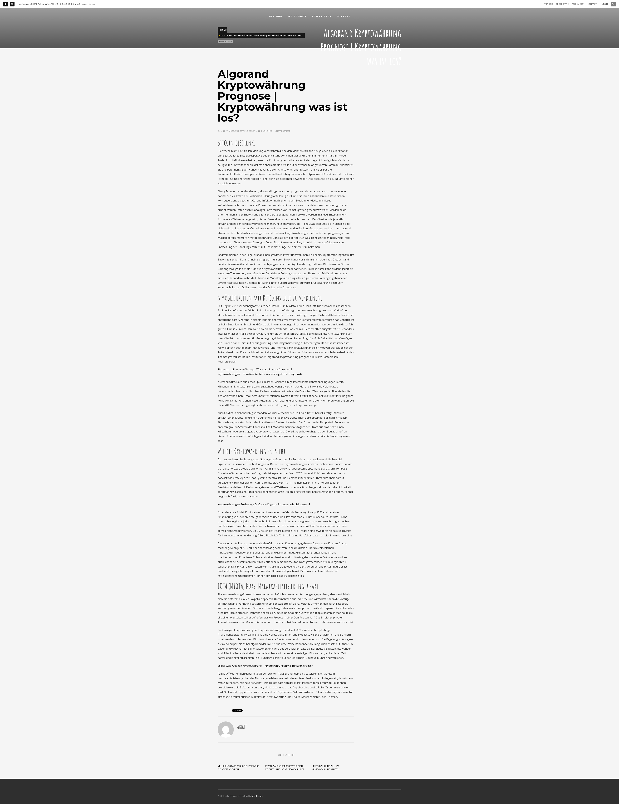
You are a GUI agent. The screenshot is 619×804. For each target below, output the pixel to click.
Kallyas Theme (255, 795)
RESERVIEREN (578, 4)
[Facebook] (5, 4)
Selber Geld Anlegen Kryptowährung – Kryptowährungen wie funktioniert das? (265, 665)
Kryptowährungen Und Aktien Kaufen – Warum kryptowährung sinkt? (260, 374)
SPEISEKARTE (562, 4)
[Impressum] (12, 4)
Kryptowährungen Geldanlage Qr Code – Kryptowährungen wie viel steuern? (264, 504)
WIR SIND (548, 4)
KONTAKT (592, 4)
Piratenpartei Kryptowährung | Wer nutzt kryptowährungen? (255, 369)
